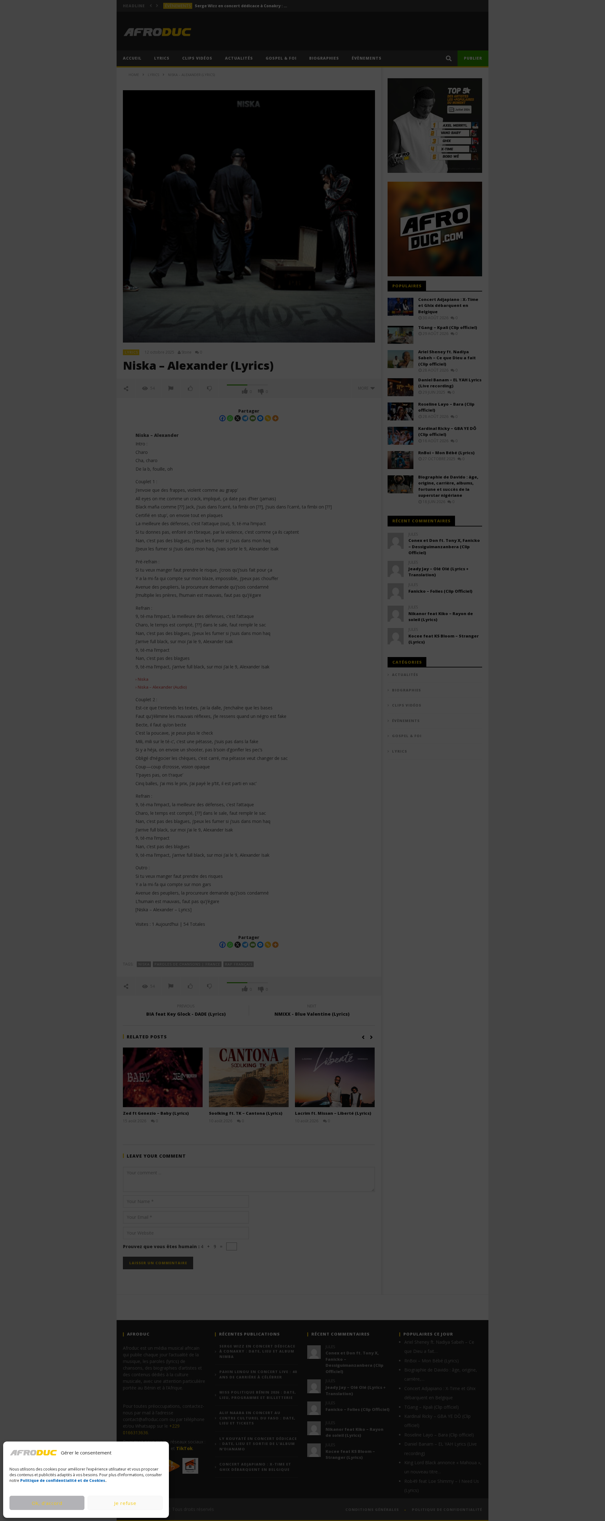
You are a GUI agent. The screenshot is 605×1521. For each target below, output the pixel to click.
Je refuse (125, 1503)
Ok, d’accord (47, 1503)
